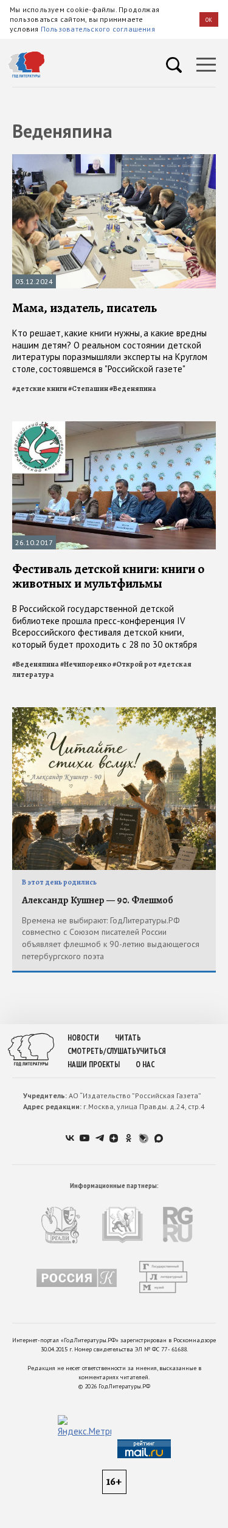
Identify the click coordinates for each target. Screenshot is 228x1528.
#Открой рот (134, 664)
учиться (151, 1051)
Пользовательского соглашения (98, 28)
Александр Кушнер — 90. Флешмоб (97, 900)
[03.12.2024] (114, 159)
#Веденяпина (132, 388)
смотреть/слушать (101, 1051)
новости (83, 1038)
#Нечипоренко (85, 664)
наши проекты (93, 1064)
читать (128, 1038)
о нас (145, 1064)
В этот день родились (59, 882)
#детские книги (39, 388)
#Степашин (88, 388)
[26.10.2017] (114, 426)
